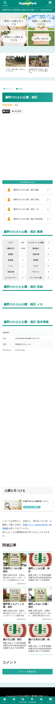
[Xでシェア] (9, 696)
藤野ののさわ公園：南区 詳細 (26, 200)
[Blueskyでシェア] (34, 696)
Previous (2, 65)
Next (52, 65)
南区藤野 (17, 111)
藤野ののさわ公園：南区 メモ (26, 209)
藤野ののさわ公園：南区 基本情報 (28, 219)
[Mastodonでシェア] (21, 696)
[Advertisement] (27, 149)
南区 (7, 111)
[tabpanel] (15, 65)
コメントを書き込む (27, 671)
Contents (25, 182)
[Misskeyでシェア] (46, 696)
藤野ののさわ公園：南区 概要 (26, 190)
